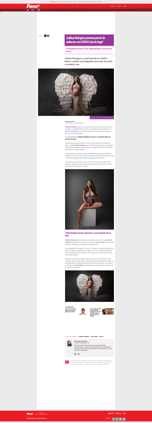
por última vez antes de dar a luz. (89, 244)
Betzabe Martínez (69, 121)
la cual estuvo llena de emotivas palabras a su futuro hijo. (88, 158)
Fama (32, 10)
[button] (45, 35)
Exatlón (101, 336)
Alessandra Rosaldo (91, 2)
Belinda (74, 2)
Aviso (124, 413)
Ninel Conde (99, 2)
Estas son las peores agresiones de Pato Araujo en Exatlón (70, 310)
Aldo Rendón (61, 2)
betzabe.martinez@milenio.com (81, 343)
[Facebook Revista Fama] (113, 419)
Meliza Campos (68, 2)
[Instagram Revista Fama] (120, 419)
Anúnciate (111, 413)
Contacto (118, 413)
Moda (39, 10)
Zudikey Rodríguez (84, 336)
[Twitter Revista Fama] (117, 419)
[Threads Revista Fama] (124, 419)
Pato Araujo (94, 336)
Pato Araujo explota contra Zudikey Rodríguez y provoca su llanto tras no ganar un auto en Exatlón (95, 312)
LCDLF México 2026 (82, 2)
